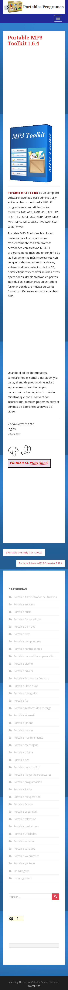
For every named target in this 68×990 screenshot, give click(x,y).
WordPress (34, 986)
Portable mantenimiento (28, 737)
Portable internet (24, 715)
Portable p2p (21, 760)
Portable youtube (24, 863)
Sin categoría (21, 871)
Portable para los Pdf (26, 767)
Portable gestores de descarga (32, 708)
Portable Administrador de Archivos (35, 597)
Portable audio (23, 612)
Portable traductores (26, 826)
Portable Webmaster (26, 856)
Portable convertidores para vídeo (34, 656)
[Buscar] (55, 896)
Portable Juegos (23, 730)
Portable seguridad (25, 811)
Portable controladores (28, 649)
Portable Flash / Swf (26, 686)
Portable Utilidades (25, 834)
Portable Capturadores (27, 619)
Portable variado (24, 841)
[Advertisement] (34, 88)
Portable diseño (23, 663)
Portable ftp (21, 700)
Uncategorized (22, 878)
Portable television (25, 819)
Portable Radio (23, 789)
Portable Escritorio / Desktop (31, 678)
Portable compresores (27, 641)
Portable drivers (23, 671)
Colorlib (35, 982)
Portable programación (28, 782)
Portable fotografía (25, 693)
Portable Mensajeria (26, 745)
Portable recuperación (27, 797)
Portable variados (24, 848)
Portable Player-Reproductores (32, 774)
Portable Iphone (23, 723)
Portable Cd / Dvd (24, 626)
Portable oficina (23, 752)
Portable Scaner (23, 804)
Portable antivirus (24, 604)
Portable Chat (22, 634)
